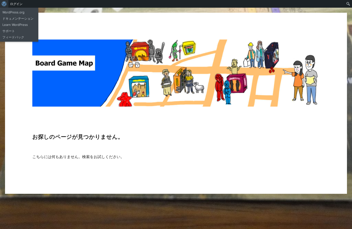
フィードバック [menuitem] (13, 37)
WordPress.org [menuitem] (13, 12)
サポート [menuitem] (8, 31)
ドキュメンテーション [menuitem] (18, 18)
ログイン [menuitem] (16, 4)
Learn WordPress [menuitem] (15, 25)
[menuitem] (4, 4)
